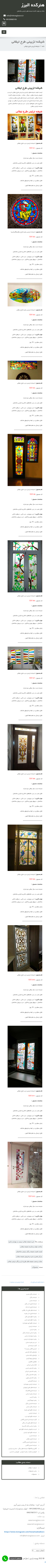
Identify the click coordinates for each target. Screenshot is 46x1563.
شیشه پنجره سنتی (31, 1394)
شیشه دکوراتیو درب (31, 1416)
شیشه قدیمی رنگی (31, 1403)
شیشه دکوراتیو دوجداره (30, 1323)
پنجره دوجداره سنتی (31, 1336)
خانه (43, 46)
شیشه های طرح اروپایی (30, 1387)
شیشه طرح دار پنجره (30, 1313)
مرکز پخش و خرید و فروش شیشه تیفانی (29, 1256)
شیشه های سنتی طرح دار (37, 1282)
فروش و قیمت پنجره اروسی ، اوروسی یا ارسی (23, 1452)
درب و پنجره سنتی (31, 1342)
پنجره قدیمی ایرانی (31, 1371)
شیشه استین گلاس (31, 1445)
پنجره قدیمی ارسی (31, 1368)
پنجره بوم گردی (32, 1400)
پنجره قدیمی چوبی (31, 1378)
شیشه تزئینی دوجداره (30, 1384)
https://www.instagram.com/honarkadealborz (24, 1532)
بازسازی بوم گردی (31, 1358)
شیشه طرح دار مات (31, 1307)
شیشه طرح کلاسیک (31, 1391)
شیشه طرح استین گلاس (30, 1442)
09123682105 (11, 20)
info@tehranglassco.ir (15, 16)
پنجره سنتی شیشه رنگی (30, 1333)
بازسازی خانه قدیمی (31, 1352)
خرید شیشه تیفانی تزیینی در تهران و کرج (21, 1242)
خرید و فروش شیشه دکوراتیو (28, 1429)
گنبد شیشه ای (32, 1346)
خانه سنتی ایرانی (32, 1365)
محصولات (35, 1267)
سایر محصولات (32, 1471)
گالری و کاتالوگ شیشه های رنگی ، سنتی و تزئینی (23, 1448)
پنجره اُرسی (33, 1397)
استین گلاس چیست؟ (31, 1349)
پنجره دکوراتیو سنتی (31, 1320)
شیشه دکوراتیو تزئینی (30, 1432)
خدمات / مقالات (32, 1468)
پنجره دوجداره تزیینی (30, 1339)
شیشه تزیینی (33, 1326)
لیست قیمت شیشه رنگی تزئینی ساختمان (29, 1251)
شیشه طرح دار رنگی (31, 1304)
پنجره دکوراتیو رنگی (31, 1317)
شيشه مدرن (33, 1436)
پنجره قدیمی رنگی (31, 1374)
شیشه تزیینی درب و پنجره (17, 1282)
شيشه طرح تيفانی (31, 1439)
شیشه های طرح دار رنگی (29, 1423)
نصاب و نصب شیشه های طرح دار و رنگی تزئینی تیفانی (25, 1261)
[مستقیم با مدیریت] (5, 1558)
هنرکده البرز (32, 5)
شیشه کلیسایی (32, 1381)
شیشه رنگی (33, 1297)
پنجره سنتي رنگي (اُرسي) (29, 1426)
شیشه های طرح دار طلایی (29, 1310)
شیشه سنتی (33, 1300)
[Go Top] (45, 1562)
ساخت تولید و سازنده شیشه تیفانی (31, 1247)
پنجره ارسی (33, 1329)
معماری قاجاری (33, 1362)
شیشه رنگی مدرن (31, 1294)
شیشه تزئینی (33, 1413)
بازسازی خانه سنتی (31, 1355)
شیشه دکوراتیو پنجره (30, 1410)
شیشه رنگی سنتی (31, 1407)
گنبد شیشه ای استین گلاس (29, 1420)
